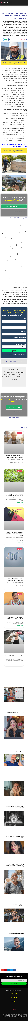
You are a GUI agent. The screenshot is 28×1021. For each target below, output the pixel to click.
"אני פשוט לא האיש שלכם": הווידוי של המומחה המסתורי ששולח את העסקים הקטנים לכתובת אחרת (14, 932)
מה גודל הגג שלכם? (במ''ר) (20, 344)
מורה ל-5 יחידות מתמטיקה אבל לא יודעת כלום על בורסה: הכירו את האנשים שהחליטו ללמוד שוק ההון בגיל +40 (14, 865)
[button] (25, 2)
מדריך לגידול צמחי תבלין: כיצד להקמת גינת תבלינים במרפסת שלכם (14, 494)
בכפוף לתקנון (9, 354)
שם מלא (24, 318)
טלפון (25, 325)
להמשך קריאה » (20, 464)
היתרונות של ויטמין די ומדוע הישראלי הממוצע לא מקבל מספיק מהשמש (14, 456)
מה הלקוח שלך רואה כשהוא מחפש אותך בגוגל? (15, 712)
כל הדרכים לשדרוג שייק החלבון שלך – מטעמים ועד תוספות (14, 656)
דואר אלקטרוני (23, 331)
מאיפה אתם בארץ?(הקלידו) (20, 337)
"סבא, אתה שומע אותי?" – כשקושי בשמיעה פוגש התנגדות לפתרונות (15, 579)
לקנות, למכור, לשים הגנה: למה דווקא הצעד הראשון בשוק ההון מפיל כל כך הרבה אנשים (15, 750)
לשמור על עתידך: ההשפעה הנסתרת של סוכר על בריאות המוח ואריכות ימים (14, 617)
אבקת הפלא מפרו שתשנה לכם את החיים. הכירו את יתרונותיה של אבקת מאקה (14, 534)
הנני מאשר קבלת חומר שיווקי (16, 354)
